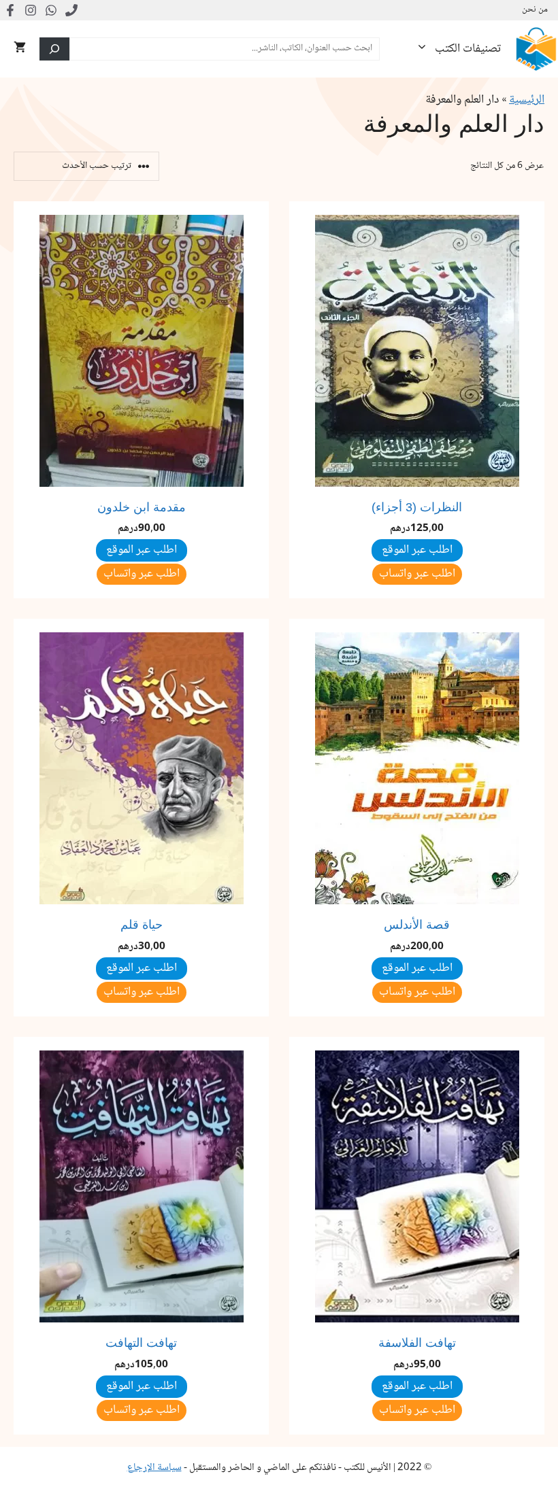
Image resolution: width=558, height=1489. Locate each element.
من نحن (535, 10)
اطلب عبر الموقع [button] (417, 550)
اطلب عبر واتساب (417, 574)
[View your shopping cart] (20, 49)
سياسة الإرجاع (154, 1468)
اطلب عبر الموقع (141, 550)
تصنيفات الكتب (468, 49)
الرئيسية (526, 100)
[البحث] (54, 49)
